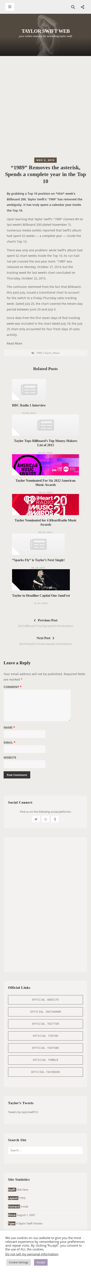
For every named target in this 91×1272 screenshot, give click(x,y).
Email (9, 742)
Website (10, 757)
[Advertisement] (45, 107)
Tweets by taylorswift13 (23, 1112)
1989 (39, 352)
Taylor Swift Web (46, 31)
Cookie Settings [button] (18, 1262)
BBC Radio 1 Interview (29, 405)
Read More (14, 343)
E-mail (24, 1206)
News (56, 352)
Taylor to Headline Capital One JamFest (41, 595)
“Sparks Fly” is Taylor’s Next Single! (38, 560)
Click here (22, 1189)
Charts (47, 352)
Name (9, 727)
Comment (13, 687)
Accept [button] (41, 1262)
